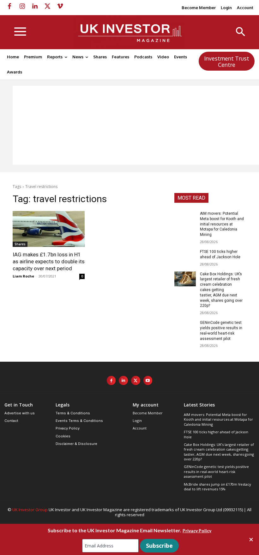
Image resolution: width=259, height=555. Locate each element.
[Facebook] (9, 6)
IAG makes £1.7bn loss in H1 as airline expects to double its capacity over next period (49, 261)
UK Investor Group (30, 509)
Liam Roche (23, 276)
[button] (240, 32)
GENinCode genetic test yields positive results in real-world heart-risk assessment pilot (216, 471)
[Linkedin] (34, 6)
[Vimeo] (60, 6)
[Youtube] (148, 380)
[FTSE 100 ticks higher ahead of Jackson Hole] (185, 256)
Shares (20, 244)
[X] (47, 6)
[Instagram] (22, 6)
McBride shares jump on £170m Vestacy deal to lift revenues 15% (217, 486)
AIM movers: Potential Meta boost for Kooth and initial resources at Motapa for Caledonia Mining (222, 224)
